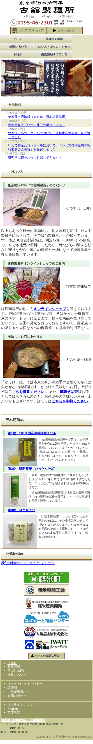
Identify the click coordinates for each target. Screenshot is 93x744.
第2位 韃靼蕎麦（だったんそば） (32, 468)
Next (85, 78)
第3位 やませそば (21, 510)
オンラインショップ (50, 309)
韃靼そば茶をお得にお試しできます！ (35, 157)
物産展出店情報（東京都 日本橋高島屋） (38, 117)
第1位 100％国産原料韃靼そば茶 (32, 433)
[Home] (46, 6)
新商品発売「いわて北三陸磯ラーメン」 (36, 125)
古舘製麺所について (21, 692)
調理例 (12, 687)
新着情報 (13, 666)
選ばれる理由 (16, 670)
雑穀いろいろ (16, 675)
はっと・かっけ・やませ (24, 683)
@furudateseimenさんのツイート (28, 563)
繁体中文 (13, 712)
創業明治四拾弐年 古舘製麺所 (23, 720)
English (12, 709)
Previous (7, 78)
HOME (12, 663)
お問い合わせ (16, 696)
